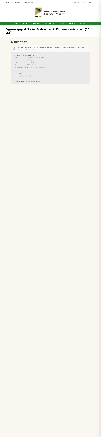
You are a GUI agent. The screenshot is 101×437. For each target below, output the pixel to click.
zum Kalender (19, 81)
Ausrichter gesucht (19, 131)
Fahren (15, 117)
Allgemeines (16, 143)
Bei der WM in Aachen (19, 123)
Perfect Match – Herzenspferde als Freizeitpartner (28, 141)
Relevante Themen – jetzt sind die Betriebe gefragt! (28, 165)
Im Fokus (72, 23)
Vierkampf (30, 135)
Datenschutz (90, 2)
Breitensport (50, 23)
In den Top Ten (17, 181)
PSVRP (16, 23)
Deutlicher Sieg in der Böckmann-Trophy (25, 149)
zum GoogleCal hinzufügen (33, 81)
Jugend (61, 23)
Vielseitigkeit (23, 135)
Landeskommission (36, 133)
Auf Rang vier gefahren (20, 173)
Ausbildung (36, 23)
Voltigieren (24, 125)
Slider (14, 109)
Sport (25, 23)
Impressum (78, 2)
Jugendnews (21, 175)
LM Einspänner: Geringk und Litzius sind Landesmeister (29, 115)
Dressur (15, 133)
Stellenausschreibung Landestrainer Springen (26, 157)
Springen (23, 109)
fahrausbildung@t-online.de (42, 67)
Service (82, 23)
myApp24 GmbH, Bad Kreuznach (22, 431)
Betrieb (23, 167)
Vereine (34, 143)
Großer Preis (26, 133)
